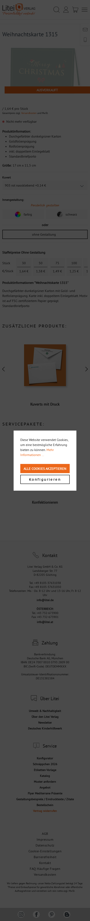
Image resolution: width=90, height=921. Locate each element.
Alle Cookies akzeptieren (45, 468)
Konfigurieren (45, 479)
